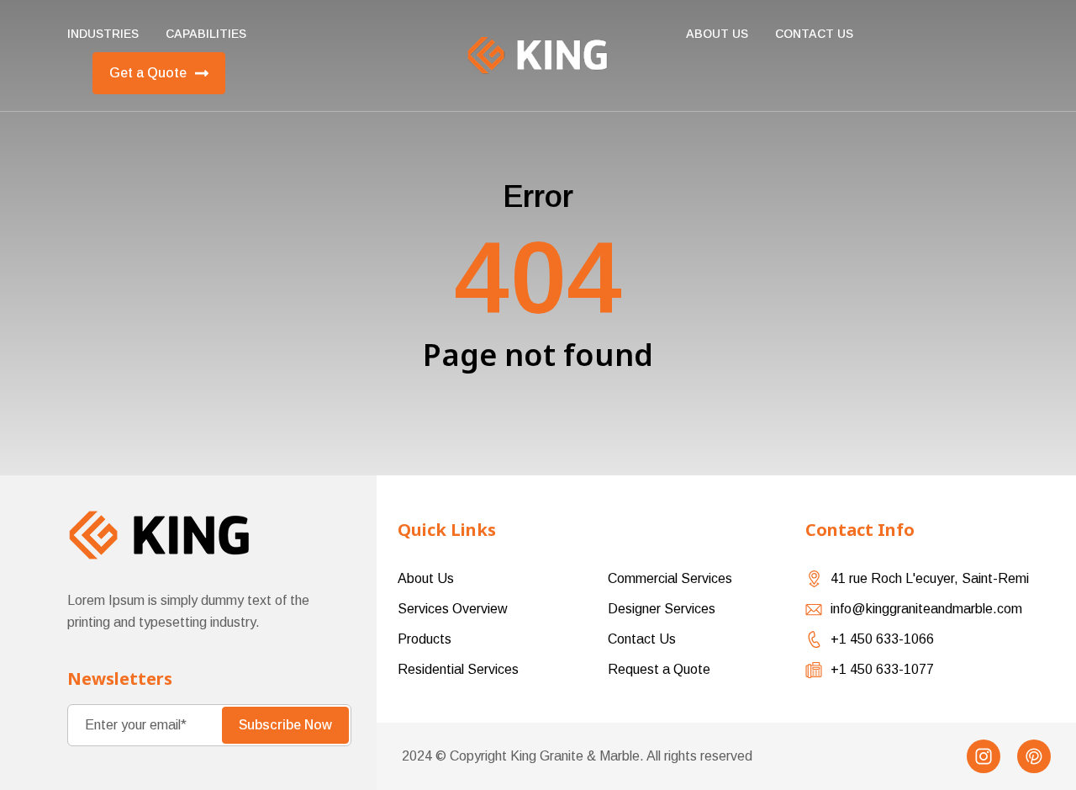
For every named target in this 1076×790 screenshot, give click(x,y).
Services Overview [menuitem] (453, 609)
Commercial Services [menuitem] (670, 578)
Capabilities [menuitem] (206, 33)
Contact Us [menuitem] (642, 639)
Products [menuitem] (424, 639)
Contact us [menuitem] (814, 33)
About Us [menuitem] (717, 33)
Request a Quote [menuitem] (659, 669)
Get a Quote (148, 73)
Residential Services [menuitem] (458, 669)
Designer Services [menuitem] (661, 609)
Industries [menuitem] (103, 33)
